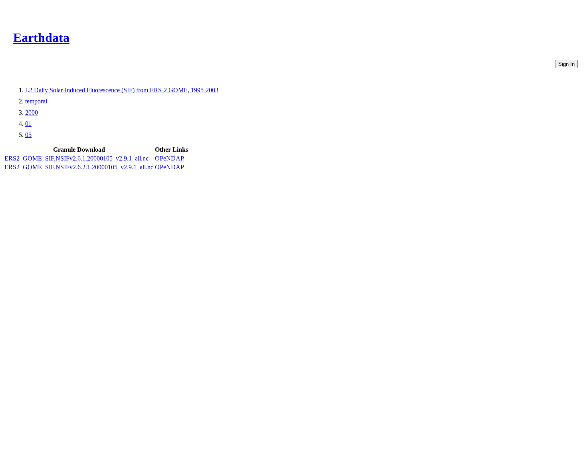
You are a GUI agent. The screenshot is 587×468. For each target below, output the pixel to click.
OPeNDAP (169, 158)
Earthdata (41, 37)
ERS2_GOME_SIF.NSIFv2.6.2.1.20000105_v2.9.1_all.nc (78, 167)
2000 (31, 112)
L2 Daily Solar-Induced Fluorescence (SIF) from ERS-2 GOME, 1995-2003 (121, 90)
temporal (36, 101)
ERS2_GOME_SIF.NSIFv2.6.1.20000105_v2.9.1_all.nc (76, 158)
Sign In (566, 64)
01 (28, 123)
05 (28, 134)
